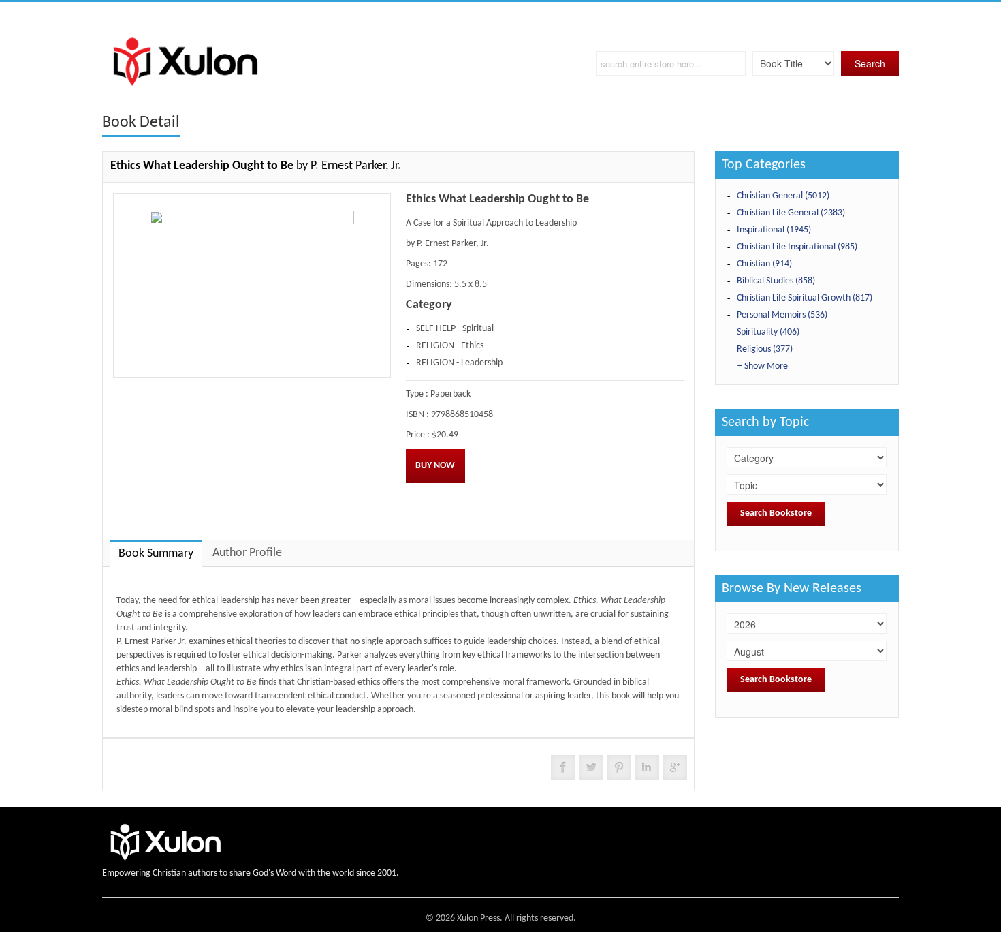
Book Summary (155, 553)
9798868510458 (462, 415)
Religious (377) (765, 349)
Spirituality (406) (768, 332)
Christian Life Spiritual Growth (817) (804, 298)
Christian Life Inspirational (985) (797, 247)
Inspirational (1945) (774, 230)
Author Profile (247, 553)
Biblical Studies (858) (776, 281)
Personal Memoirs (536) (782, 315)
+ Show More (762, 366)
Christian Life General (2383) (791, 213)
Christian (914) (764, 264)
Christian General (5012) (783, 196)
